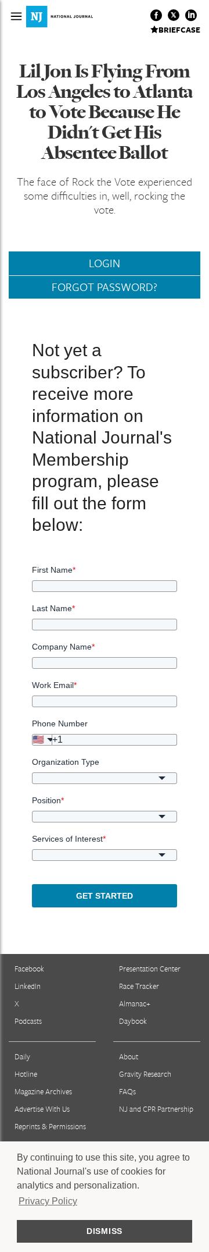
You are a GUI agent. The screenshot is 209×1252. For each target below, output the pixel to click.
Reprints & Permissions (50, 1126)
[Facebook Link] (156, 15)
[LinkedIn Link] (191, 15)
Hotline (26, 1074)
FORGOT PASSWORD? (104, 287)
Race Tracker (139, 986)
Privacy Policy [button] (48, 1201)
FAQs (127, 1091)
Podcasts (28, 1021)
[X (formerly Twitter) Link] (173, 15)
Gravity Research (145, 1074)
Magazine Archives (43, 1091)
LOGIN (104, 263)
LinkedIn (28, 986)
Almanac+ (134, 1003)
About (128, 1056)
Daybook (133, 1021)
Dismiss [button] (104, 1231)
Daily (22, 1056)
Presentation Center (150, 968)
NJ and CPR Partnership (156, 1109)
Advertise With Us (42, 1109)
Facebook (29, 968)
